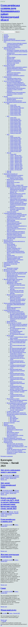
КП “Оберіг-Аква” (15, 421)
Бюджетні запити (11, 99)
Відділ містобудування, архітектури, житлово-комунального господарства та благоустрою (17, 414)
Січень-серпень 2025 (15, 127)
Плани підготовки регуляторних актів (17, 272)
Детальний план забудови (17, 290)
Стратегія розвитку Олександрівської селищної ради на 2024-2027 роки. (17, 215)
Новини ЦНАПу (11, 308)
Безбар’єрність (7, 77)
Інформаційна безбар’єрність (14, 79)
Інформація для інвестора (10, 263)
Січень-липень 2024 (15, 144)
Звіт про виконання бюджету (14, 100)
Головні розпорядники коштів (12, 310)
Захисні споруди (11, 428)
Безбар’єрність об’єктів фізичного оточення (16, 296)
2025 (8, 116)
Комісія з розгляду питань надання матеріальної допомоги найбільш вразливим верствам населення (18, 204)
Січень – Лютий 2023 (15, 155)
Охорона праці (11, 255)
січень (11, 136)
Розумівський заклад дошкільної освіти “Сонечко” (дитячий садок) (18, 392)
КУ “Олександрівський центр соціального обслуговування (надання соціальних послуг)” (18, 406)
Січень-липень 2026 (15, 113)
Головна (6, 34)
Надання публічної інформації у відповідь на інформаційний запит (16, 83)
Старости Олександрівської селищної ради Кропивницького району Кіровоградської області (17, 44)
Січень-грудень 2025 (15, 133)
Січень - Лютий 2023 (10, 478)
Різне (5, 266)
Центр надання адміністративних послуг (14, 303)
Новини (6, 37)
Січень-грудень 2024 (15, 151)
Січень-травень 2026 (15, 110)
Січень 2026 (13, 105)
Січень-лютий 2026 (15, 106)
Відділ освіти (10, 335)
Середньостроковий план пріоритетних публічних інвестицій (16, 218)
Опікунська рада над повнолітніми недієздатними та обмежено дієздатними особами (18, 199)
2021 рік (9, 172)
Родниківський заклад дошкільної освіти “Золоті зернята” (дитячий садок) (17, 387)
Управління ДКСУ (12, 245)
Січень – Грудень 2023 (16, 169)
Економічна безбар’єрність (14, 78)
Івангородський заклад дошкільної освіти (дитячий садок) (17, 371)
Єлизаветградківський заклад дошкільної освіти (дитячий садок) (18, 366)
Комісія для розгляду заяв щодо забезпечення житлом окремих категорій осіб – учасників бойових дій (18, 190)
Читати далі (4, 479)
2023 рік (9, 152)
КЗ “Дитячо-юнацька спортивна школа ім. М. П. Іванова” (18, 400)
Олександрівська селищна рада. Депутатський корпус (12, 48)
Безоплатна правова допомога (15, 256)
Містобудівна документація (14, 283)
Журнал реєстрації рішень (14, 60)
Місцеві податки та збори (10, 269)
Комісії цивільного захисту (14, 176)
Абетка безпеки (11, 427)
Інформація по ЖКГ (12, 282)
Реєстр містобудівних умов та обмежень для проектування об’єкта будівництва (18, 300)
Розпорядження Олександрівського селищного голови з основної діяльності (16, 94)
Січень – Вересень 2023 (16, 165)
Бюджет (6, 96)
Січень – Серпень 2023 (16, 164)
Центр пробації (11, 244)
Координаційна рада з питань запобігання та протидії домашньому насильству (18, 195)
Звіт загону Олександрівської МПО (8, 485)
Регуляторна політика (9, 270)
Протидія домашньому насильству (13, 438)
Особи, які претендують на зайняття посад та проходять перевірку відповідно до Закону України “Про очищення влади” (16, 451)
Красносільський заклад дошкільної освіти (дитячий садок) (17, 379)
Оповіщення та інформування (15, 429)
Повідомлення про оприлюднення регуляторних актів (16, 277)
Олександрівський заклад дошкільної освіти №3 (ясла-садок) (17, 358)
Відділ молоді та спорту (13, 398)
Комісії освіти (10, 183)
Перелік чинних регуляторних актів (16, 273)
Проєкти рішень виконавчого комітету (17, 67)
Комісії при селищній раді (11, 174)
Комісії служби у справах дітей (15, 185)
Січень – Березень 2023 (16, 157)
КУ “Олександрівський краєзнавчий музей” (16, 332)
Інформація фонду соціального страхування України (15, 260)
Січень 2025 (13, 117)
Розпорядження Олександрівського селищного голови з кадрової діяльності (16, 89)
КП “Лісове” (13, 419)
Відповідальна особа (12, 275)
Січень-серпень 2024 (15, 145)
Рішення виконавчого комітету (15, 68)
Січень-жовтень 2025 (15, 130)
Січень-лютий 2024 (15, 137)
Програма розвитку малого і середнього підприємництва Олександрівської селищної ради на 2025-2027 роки (16, 236)
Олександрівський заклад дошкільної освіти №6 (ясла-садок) (17, 362)
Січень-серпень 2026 (15, 114)
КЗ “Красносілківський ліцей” (18, 348)
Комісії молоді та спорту (13, 182)
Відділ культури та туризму (14, 322)
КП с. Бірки (13, 417)
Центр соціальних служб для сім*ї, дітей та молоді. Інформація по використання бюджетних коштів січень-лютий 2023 (10, 503)
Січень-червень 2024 (15, 143)
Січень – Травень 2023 (16, 159)
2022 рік (9, 171)
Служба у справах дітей (13, 411)
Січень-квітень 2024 (15, 140)
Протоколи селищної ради (14, 61)
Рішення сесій (10, 58)
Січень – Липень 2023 (16, 162)
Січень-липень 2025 (15, 126)
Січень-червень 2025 (15, 124)
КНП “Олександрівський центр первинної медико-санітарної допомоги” (18, 319)
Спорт (3, 588)
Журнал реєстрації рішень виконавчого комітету (14, 73)
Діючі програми (11, 220)
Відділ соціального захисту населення (17, 403)
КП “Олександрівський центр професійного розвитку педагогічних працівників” (18, 354)
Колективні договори (12, 268)
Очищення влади (8, 442)
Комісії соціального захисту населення (17, 186)
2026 (8, 103)
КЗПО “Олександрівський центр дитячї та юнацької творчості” (18, 340)
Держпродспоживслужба (13, 258)
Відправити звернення (7, 456)
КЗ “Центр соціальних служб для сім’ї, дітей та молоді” (17, 409)
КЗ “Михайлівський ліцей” (17, 351)
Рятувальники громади (13, 432)
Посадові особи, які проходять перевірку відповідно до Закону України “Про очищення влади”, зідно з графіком (17, 446)
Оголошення (7, 265)
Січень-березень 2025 (15, 120)
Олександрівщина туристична (12, 262)
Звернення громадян (9, 422)
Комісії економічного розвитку (15, 175)
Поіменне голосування (13, 62)
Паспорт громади (8, 240)
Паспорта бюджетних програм (15, 98)
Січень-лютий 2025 (15, 119)
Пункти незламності (12, 434)
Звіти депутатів (11, 64)
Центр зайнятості (11, 247)
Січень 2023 (13, 154)
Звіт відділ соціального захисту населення (10, 471)
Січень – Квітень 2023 (16, 158)
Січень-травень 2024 (15, 141)
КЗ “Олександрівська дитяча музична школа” (17, 329)
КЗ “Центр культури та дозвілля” (18, 324)
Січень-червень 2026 (15, 112)
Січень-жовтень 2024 (15, 148)
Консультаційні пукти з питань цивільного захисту (15, 436)
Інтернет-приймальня (9, 39)
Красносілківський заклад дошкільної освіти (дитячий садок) (17, 375)
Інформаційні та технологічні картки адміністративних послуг (16, 86)
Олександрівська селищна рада (15, 311)
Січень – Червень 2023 (16, 161)
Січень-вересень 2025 (15, 129)
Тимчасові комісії (11, 211)
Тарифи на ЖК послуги (13, 280)
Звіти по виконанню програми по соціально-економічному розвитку (16, 232)
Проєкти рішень (11, 57)
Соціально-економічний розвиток (13, 213)
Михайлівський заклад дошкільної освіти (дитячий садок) (17, 383)
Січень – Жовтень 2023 (16, 166)
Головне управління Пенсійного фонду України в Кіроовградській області (16, 252)
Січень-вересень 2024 (15, 147)
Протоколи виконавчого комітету (15, 75)
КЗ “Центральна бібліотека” (17, 334)
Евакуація (9, 431)
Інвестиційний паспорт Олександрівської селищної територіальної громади (14, 223)
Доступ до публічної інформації (12, 81)
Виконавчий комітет (9, 65)
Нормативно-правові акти (14, 307)
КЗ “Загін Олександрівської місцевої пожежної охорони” (17, 313)
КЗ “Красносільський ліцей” (17, 349)
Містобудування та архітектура (15, 294)
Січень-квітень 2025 (15, 122)
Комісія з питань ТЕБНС (16, 178)
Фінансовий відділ (12, 321)
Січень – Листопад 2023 (16, 168)
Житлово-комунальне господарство (13, 279)
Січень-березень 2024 (15, 138)
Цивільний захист (8, 425)
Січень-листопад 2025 (16, 131)
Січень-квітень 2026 (15, 109)
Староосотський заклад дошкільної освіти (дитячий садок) (17, 396)
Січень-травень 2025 (15, 123)
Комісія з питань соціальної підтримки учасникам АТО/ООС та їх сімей (17, 209)
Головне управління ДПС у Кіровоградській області (14, 249)
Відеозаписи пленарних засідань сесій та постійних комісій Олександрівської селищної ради (17, 52)
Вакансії (6, 424)
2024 (8, 134)
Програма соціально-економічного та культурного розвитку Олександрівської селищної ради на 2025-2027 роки (17, 228)
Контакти (6, 36)
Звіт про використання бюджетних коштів (15, 102)
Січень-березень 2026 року (17, 107)
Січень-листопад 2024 (16, 150)
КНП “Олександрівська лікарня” (18, 315)
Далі (3, 621)
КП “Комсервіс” (14, 418)
